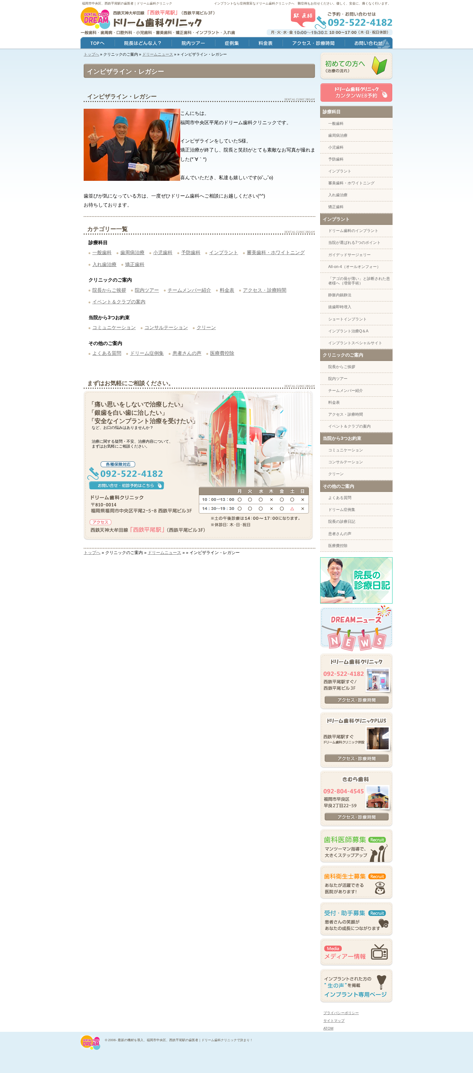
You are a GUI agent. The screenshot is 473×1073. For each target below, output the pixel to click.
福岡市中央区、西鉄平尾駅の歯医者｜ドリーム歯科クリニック (127, 3)
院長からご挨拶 (109, 290)
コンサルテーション (166, 327)
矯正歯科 (134, 264)
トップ (97, 43)
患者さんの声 (186, 353)
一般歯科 (102, 252)
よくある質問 (106, 353)
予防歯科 (190, 252)
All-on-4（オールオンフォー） (354, 266)
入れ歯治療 (104, 264)
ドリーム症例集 (147, 353)
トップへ (91, 54)
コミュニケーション (114, 327)
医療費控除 (222, 353)
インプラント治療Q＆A (348, 331)
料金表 (227, 290)
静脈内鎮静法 (339, 295)
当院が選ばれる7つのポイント (354, 242)
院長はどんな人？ (143, 43)
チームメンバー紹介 (189, 290)
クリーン (206, 327)
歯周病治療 (132, 252)
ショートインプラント (347, 319)
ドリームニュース (157, 54)
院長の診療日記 (341, 521)
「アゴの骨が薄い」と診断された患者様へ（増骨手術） (359, 280)
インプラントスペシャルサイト (355, 343)
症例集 (232, 43)
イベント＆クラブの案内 (118, 301)
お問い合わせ (369, 43)
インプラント (223, 252)
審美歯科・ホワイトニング (276, 252)
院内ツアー (147, 290)
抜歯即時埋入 (339, 307)
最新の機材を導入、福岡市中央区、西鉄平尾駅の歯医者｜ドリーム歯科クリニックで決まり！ (185, 1040)
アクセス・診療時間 (264, 290)
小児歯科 (162, 252)
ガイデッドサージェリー (349, 255)
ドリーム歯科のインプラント (353, 230)
